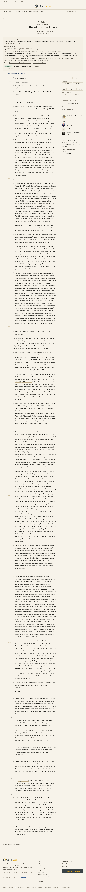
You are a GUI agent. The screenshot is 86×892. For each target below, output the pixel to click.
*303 (10, 81)
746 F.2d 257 (47, 619)
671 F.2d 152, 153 (27, 581)
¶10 (13, 183)
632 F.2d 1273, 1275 (27, 362)
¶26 (13, 640)
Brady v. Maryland (37, 524)
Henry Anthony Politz (72, 124)
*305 (9, 326)
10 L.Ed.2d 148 (49, 357)
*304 (9, 178)
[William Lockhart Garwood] (63, 133)
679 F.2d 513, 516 (35, 360)
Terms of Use (56, 887)
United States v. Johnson (36, 634)
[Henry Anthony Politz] (63, 125)
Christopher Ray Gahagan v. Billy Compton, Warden (36, 51)
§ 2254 (43, 157)
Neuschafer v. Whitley (48, 41)
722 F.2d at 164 (20, 442)
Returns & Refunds (37, 887)
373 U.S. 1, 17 (23, 357)
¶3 (13, 85)
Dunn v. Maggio (33, 815)
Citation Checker (42, 881)
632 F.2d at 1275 (39, 370)
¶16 (13, 331)
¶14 (13, 272)
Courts (17, 11)
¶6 (13, 106)
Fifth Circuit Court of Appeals (43, 31)
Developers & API (67, 861)
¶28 (13, 691)
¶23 (13, 545)
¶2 (13, 82)
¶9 (13, 179)
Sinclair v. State (24, 360)
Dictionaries (33, 11)
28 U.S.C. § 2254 (46, 109)
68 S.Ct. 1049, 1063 (49, 449)
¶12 (13, 234)
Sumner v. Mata (20, 812)
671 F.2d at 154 (26, 591)
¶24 (13, 572)
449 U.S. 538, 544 (31, 812)
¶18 (13, 374)
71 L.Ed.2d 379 (27, 382)
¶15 (13, 327)
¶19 (13, 403)
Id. (42, 421)
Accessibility (19, 887)
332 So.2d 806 (39, 221)
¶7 (13, 115)
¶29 (13, 698)
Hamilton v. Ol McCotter (65, 41)
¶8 (13, 139)
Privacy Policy (66, 887)
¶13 (13, 246)
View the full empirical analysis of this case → (15, 73)
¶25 (13, 576)
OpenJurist (5, 18)
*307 (9, 642)
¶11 (13, 225)
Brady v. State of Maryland (16, 63)
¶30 (13, 720)
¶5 (13, 102)
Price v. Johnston (24, 449)
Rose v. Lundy (28, 63)
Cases (5, 11)
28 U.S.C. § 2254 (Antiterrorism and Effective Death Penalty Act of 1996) (28, 60)
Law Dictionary (42, 866)
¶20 (13, 427)
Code (10, 11)
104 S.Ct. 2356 (45, 406)
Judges (24, 11)
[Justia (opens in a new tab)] (23, 877)
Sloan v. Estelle (26, 817)
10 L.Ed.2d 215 (27, 526)
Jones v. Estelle (44, 403)
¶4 (13, 91)
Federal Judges (42, 868)
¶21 (13, 431)
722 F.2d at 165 (35, 511)
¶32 (13, 761)
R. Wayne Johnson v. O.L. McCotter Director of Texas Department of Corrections (53, 58)
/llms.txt (64, 864)
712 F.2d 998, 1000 (45, 815)
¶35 (13, 826)
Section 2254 (19, 157)
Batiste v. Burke (37, 619)
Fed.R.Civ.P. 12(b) (27, 621)
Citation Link (71, 89)
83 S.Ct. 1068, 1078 (37, 357)
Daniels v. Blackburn (29, 58)
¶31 (13, 747)
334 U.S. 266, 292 (36, 449)
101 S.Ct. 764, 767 (46, 812)
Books (42, 11)
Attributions (48, 887)
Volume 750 (12, 18)
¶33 (13, 780)
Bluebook (80, 89)
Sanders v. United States (39, 63)
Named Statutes (42, 874)
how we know (35, 66)
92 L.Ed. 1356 (19, 452)
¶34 (13, 797)
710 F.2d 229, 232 (37, 817)
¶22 (13, 471)
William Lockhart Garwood (73, 132)
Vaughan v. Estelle (23, 781)
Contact (28, 887)
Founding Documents (43, 877)
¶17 (13, 352)
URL (64, 89)
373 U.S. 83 (47, 524)
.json (11, 844)
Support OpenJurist (73, 871)
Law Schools (41, 872)
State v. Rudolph (29, 221)
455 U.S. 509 (47, 379)
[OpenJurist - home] (43, 6)
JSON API (64, 866)
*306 (9, 495)
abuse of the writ (26, 155)
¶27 (13, 682)
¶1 (13, 77)
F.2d (18, 18)
